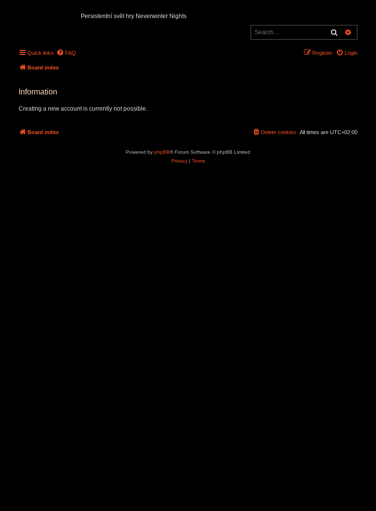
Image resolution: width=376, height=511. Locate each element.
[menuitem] (66, 53)
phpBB (162, 152)
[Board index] (21, 12)
